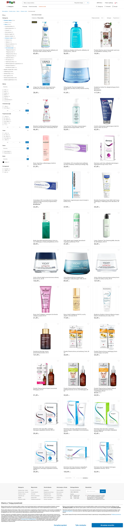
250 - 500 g (7, 108)
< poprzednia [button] (68, 478)
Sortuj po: (109, 17)
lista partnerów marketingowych (28, 519)
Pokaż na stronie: (96, 17)
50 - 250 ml (7, 119)
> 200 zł (6, 139)
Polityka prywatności (116, 514)
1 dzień (7, 170)
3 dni (6, 172)
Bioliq (6, 94)
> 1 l (5, 124)
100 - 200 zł (7, 138)
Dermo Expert (7, 151)
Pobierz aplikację (109, 2)
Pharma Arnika (8, 153)
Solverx (6, 93)
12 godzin (7, 168)
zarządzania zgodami (68, 511)
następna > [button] (85, 478)
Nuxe (6, 91)
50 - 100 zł (7, 136)
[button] (88, 2)
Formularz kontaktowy (75, 490)
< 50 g (6, 106)
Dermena (7, 96)
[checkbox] (85, 495)
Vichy (6, 89)
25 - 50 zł (7, 134)
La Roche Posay (8, 99)
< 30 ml (6, 116)
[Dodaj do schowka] (58, 22)
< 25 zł (6, 133)
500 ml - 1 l (7, 123)
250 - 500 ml (7, 121)
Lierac (6, 98)
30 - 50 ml (7, 118)
